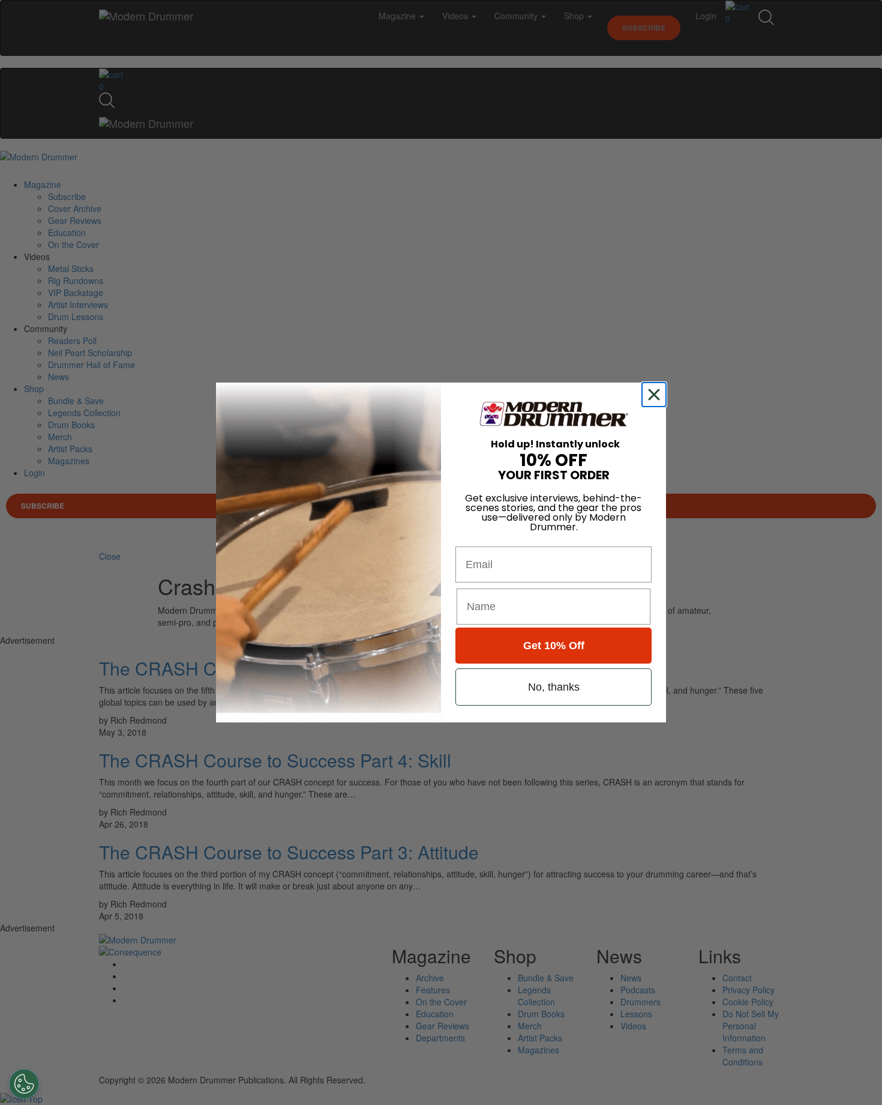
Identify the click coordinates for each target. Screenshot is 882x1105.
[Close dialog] (656, 395)
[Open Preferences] (24, 1084)
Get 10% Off (553, 646)
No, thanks (554, 687)
